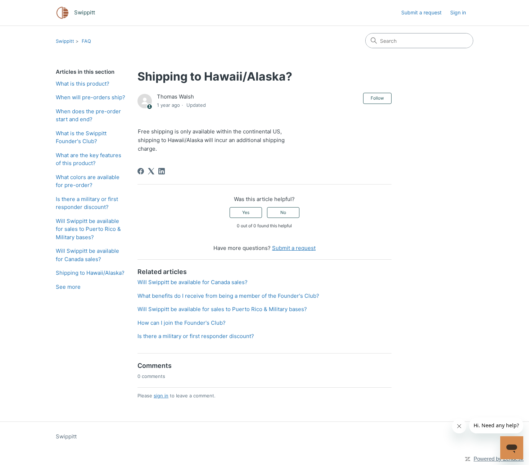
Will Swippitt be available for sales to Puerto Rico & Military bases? (88, 229)
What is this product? (82, 83)
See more (68, 286)
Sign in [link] (458, 12)
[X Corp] (151, 171)
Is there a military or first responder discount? (87, 203)
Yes (245, 212)
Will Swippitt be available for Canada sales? (87, 255)
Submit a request (421, 12)
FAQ (86, 41)
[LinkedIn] (161, 171)
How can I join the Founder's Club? (181, 322)
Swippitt (65, 41)
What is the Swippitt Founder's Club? (81, 137)
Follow (377, 98)
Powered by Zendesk (499, 459)
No (283, 212)
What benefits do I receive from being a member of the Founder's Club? (228, 295)
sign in (161, 395)
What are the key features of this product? (88, 159)
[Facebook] (140, 171)
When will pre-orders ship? (90, 97)
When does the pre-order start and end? (88, 115)
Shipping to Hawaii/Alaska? (90, 272)
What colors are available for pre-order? (87, 181)
